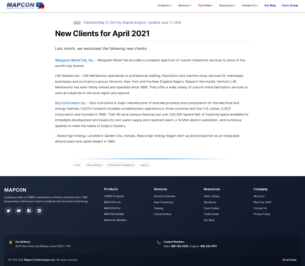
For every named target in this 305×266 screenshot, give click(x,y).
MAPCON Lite (112, 202)
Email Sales (290, 259)
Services (183, 5)
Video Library (212, 196)
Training (158, 208)
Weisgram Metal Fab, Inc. (74, 60)
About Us (259, 196)
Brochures (210, 202)
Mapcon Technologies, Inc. (40, 259)
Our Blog (209, 220)
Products (163, 5)
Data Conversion (164, 202)
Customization (162, 214)
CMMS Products (114, 196)
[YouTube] (18, 210)
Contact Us (249, 5)
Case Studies (212, 208)
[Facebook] (29, 210)
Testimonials (211, 214)
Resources (226, 5)
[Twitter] (8, 210)
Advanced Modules (115, 220)
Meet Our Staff (262, 202)
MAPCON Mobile (114, 214)
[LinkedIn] (39, 210)
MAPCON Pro (112, 208)
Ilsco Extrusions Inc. (70, 103)
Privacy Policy (262, 214)
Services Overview (164, 196)
